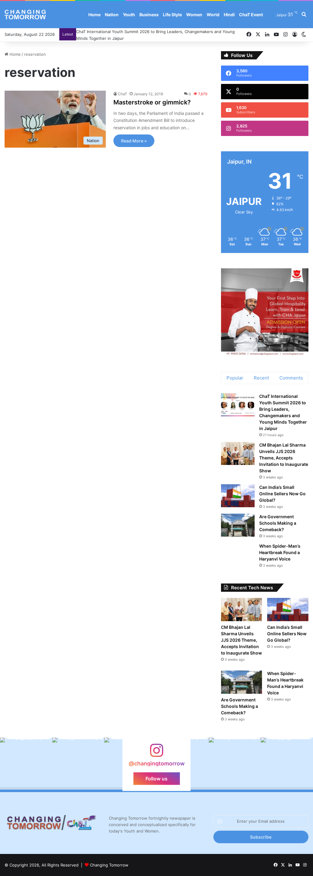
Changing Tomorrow (109, 865)
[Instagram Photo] (26, 764)
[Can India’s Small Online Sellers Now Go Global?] (238, 495)
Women (194, 14)
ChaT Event (251, 14)
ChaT (122, 94)
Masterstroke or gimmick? (152, 102)
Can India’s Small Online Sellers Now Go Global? (282, 494)
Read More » (134, 140)
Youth (129, 14)
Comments (291, 378)
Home (94, 14)
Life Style (172, 14)
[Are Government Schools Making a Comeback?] (238, 525)
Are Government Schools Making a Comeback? (277, 523)
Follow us (156, 779)
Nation (112, 14)
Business (149, 14)
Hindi (229, 14)
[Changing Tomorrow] (25, 14)
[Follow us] (156, 753)
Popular (234, 378)
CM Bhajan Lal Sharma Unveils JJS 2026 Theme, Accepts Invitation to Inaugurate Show (283, 457)
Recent (261, 378)
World (213, 14)
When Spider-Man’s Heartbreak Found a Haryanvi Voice (279, 552)
